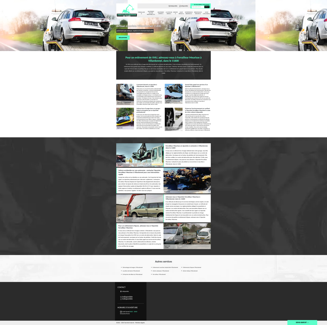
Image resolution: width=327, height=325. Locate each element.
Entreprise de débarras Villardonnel (132, 274)
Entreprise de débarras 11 (189, 13)
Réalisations (123, 37)
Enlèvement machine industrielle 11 (151, 13)
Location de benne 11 (169, 13)
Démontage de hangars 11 (198, 13)
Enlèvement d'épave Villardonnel (192, 267)
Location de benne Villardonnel (131, 271)
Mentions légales (140, 322)
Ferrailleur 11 (141, 13)
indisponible (173, 6)
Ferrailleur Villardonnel (159, 274)
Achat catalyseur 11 (206, 13)
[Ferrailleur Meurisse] (126, 9)
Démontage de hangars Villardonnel (133, 267)
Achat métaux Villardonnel (190, 271)
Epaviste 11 (175, 13)
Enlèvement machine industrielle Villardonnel (165, 267)
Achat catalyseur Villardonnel (161, 271)
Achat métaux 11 (181, 13)
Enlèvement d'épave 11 (161, 13)
